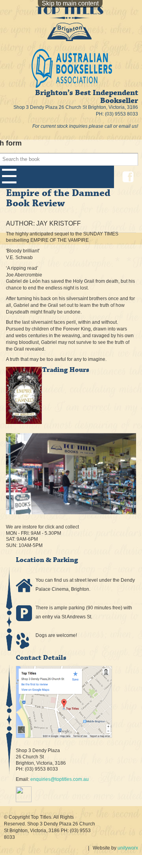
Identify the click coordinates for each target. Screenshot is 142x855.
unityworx (128, 848)
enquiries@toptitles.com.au (59, 779)
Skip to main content (70, 3)
